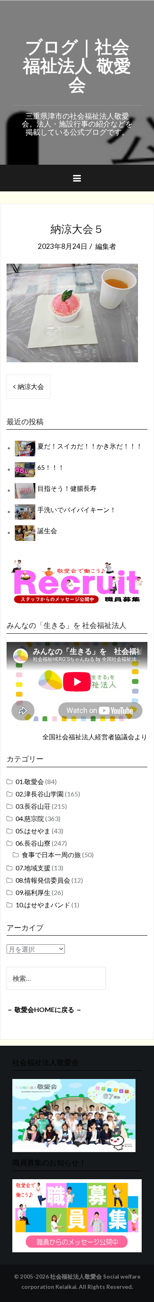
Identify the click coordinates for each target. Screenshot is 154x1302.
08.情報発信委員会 (43, 880)
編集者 (105, 246)
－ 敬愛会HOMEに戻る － (44, 1009)
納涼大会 (31, 386)
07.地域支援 (33, 868)
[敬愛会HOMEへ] (74, 1114)
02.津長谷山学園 (40, 794)
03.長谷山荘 (33, 806)
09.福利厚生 (33, 892)
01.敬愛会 (30, 781)
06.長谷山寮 (33, 843)
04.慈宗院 (30, 818)
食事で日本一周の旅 (51, 854)
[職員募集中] (77, 581)
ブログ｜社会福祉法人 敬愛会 (77, 64)
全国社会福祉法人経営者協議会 (88, 737)
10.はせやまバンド (43, 905)
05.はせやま (33, 831)
